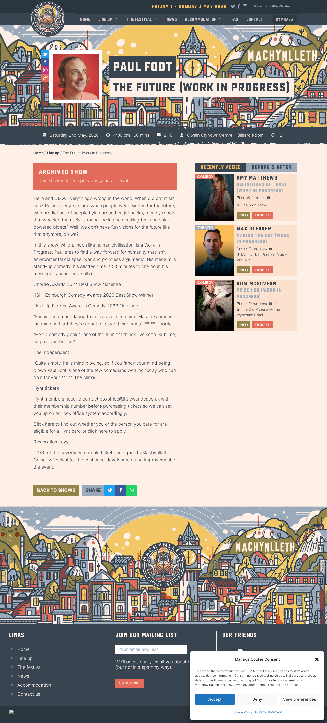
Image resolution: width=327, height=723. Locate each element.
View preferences (299, 699)
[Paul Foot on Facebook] (45, 62)
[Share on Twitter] (109, 490)
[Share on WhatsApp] (131, 490)
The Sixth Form (253, 205)
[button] (316, 659)
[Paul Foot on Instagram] (45, 70)
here (49, 424)
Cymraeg (284, 19)
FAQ (234, 19)
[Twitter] (233, 6)
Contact (254, 19)
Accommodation (201, 19)
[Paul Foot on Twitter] (45, 54)
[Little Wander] (34, 714)
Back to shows (56, 490)
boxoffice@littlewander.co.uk (130, 399)
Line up (105, 19)
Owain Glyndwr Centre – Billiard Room (225, 135)
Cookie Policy (243, 712)
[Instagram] (245, 6)
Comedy (205, 176)
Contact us (28, 694)
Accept (215, 699)
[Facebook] (239, 6)
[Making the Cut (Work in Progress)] (214, 250)
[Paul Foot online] (45, 78)
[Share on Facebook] (120, 490)
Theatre (205, 227)
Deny (257, 699)
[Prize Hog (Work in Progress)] (214, 305)
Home (85, 19)
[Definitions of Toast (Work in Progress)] (214, 197)
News (172, 19)
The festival (139, 19)
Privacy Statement (268, 712)
